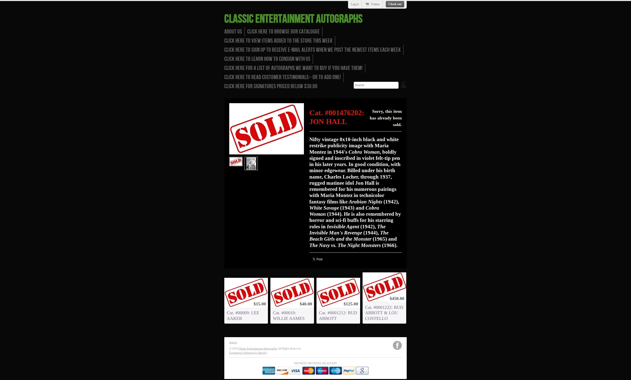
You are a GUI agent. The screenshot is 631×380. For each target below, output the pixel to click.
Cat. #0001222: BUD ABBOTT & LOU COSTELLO (384, 313)
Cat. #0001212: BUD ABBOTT (338, 315)
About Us (233, 31)
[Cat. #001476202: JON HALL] (236, 161)
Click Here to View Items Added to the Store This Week (278, 40)
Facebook (397, 345)
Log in (355, 4)
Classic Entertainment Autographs (293, 19)
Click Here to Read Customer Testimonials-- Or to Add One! (282, 77)
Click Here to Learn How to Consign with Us (267, 59)
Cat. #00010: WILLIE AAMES (289, 315)
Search (233, 342)
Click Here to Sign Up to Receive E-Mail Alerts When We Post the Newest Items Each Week (312, 49)
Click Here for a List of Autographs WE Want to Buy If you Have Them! (293, 68)
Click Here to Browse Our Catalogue (283, 31)
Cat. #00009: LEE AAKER (243, 315)
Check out (395, 4)
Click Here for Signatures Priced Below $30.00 (270, 86)
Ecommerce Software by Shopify (248, 352)
